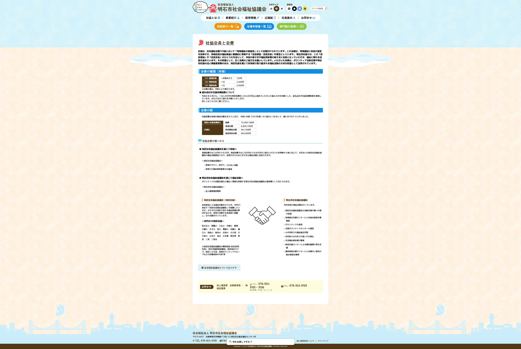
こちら (212, 101)
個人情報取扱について (305, 341)
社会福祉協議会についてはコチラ (220, 267)
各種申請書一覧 (256, 26)
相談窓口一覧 (225, 26)
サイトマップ (323, 341)
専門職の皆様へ (288, 26)
